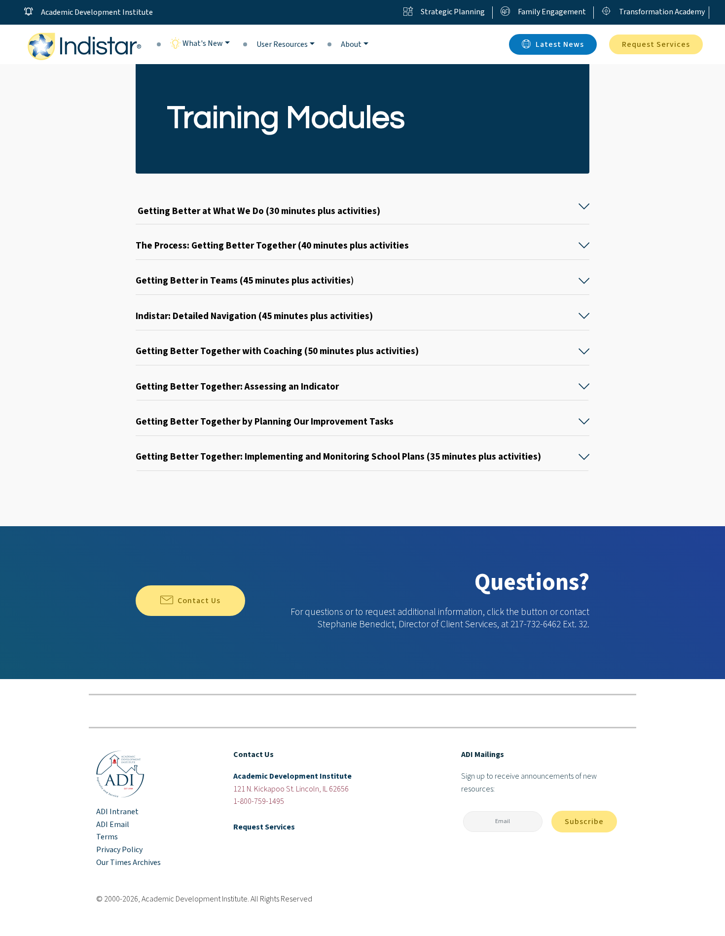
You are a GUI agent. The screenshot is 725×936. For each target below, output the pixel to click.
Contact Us (199, 600)
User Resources (282, 44)
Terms (107, 836)
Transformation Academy (662, 11)
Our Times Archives (128, 862)
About (351, 44)
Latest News (560, 44)
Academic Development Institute (97, 12)
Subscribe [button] (584, 821)
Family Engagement (552, 11)
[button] (362, 206)
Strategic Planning (453, 11)
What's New (202, 43)
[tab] (362, 206)
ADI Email (112, 824)
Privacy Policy (119, 849)
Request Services (656, 44)
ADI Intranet (117, 811)
